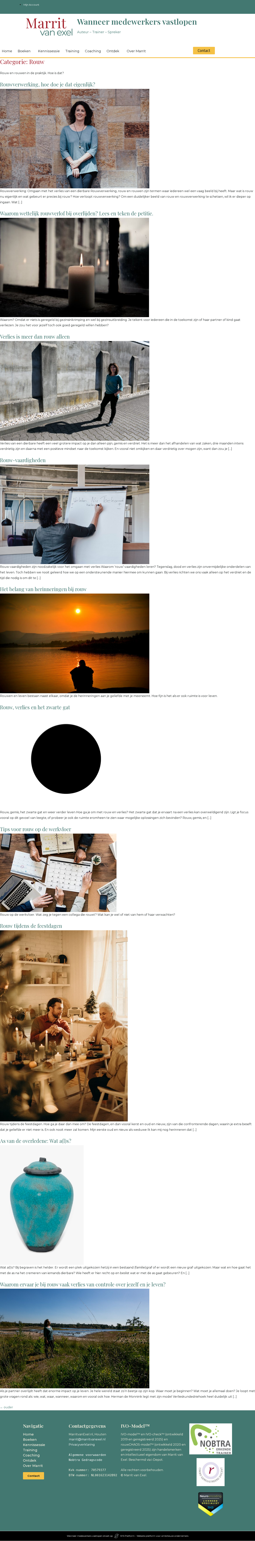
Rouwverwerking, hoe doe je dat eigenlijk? (47, 84)
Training (72, 51)
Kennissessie (49, 51)
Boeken (24, 51)
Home (28, 1434)
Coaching (93, 51)
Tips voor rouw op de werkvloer (35, 829)
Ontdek (113, 51)
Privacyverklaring (82, 1444)
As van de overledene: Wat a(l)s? (35, 1140)
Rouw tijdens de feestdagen (31, 925)
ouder (6, 1407)
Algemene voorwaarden (87, 1455)
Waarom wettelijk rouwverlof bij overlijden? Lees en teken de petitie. (76, 213)
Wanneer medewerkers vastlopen (137, 21)
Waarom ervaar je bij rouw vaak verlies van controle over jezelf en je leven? (83, 1284)
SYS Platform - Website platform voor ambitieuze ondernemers (154, 1535)
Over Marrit (136, 51)
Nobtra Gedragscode (85, 1460)
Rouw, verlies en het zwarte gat (35, 707)
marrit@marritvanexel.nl (87, 1439)
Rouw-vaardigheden (23, 460)
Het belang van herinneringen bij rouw (43, 589)
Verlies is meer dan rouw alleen (35, 336)
